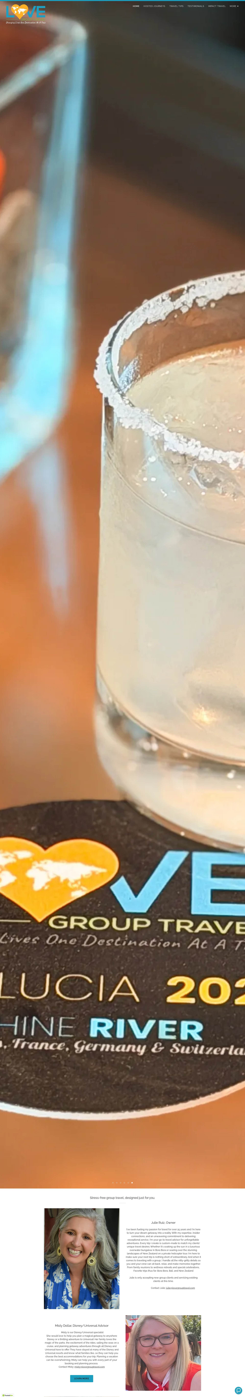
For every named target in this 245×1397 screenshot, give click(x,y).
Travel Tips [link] (176, 6)
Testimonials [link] (196, 6)
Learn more (81, 1378)
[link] (25, 5)
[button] (113, 1182)
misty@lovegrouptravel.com (90, 1366)
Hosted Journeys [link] (154, 6)
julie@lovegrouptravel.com (180, 1288)
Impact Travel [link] (217, 6)
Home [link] (136, 6)
